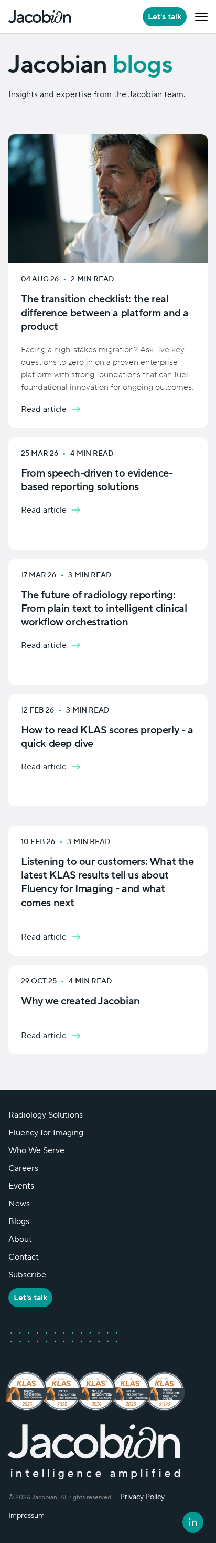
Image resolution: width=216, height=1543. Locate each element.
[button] (201, 17)
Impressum (26, 1516)
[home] (39, 16)
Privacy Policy (142, 1497)
